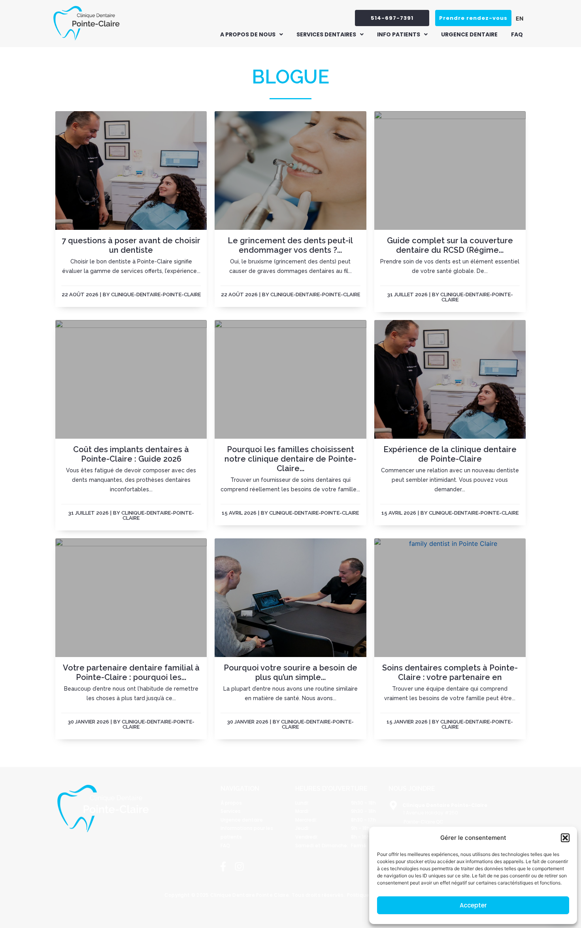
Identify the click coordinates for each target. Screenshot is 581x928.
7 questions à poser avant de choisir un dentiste (131, 245)
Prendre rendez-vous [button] (473, 18)
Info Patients (398, 34)
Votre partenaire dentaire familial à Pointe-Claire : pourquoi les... (131, 672)
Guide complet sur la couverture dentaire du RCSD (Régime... (450, 245)
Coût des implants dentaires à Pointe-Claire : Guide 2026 (131, 454)
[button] (565, 838)
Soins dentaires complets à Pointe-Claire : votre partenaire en (450, 672)
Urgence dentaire (469, 34)
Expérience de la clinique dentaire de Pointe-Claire (450, 454)
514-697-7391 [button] (392, 18)
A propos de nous (247, 34)
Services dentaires (326, 34)
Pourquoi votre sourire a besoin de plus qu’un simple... (290, 672)
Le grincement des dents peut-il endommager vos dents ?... (290, 245)
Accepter (473, 905)
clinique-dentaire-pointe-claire (156, 294)
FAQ (517, 34)
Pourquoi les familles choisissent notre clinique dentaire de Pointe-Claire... (290, 459)
